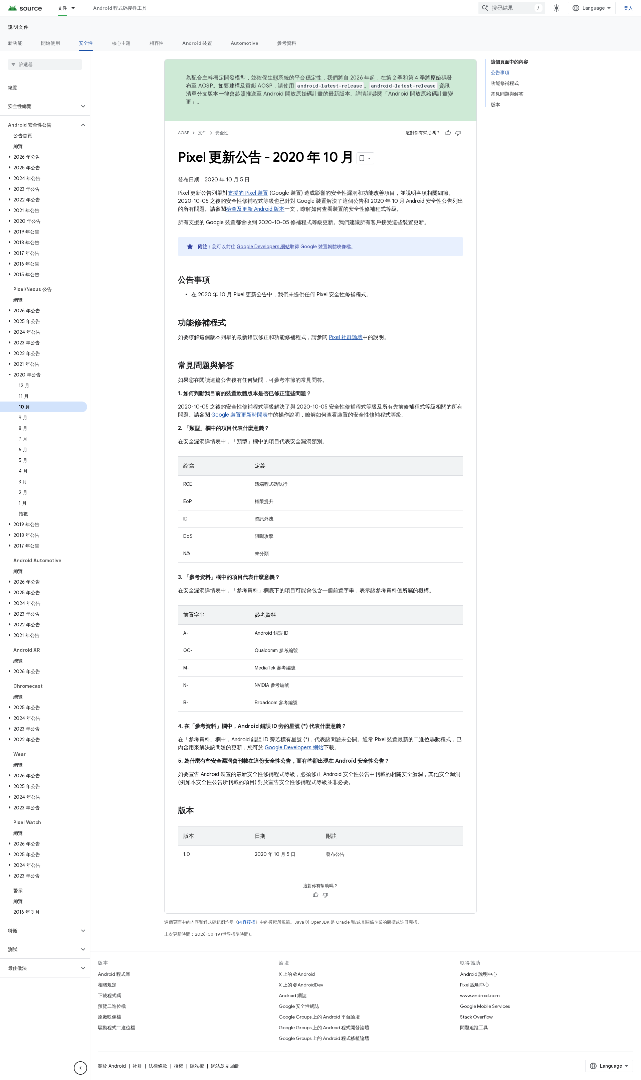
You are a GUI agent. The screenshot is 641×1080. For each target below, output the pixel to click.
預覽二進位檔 (112, 1006)
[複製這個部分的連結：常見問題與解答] (240, 366)
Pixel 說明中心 (474, 985)
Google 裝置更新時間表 (239, 415)
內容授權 (246, 922)
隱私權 (197, 1066)
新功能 (15, 43)
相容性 (157, 43)
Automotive (245, 43)
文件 (62, 8)
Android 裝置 (197, 43)
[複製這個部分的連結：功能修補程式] (232, 323)
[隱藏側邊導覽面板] (80, 1068)
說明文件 (18, 27)
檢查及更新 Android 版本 (255, 209)
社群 (137, 1066)
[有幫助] (448, 133)
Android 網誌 (292, 995)
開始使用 (50, 43)
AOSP (183, 133)
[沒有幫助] (458, 133)
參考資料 (286, 43)
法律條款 (158, 1066)
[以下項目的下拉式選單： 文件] (76, 8)
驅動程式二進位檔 (116, 1028)
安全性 (86, 43)
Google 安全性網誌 (299, 1006)
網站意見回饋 (225, 1066)
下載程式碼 (109, 995)
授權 (178, 1066)
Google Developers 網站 (263, 247)
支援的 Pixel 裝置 (248, 193)
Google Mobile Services (485, 1006)
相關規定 (107, 985)
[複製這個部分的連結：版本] (200, 811)
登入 (628, 8)
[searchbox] (45, 64)
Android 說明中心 (478, 974)
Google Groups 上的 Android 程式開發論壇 (324, 1028)
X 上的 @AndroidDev (301, 985)
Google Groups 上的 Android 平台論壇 (319, 1017)
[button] (39, 106)
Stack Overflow (476, 1017)
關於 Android (112, 1066)
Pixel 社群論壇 (346, 337)
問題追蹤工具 (474, 1028)
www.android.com (480, 995)
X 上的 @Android (297, 974)
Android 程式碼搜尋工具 (120, 8)
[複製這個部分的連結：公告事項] (216, 281)
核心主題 (121, 43)
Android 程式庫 (114, 974)
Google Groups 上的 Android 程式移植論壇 (324, 1038)
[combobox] (511, 8)
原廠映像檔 (109, 1017)
